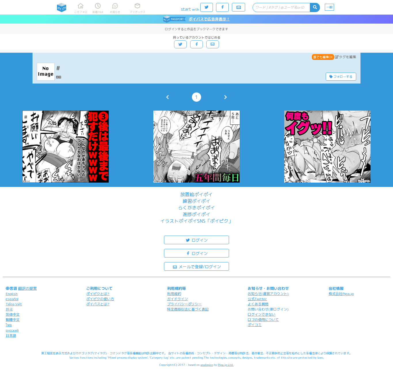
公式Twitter (257, 298)
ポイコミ (255, 324)
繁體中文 (13, 319)
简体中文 (13, 314)
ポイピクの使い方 (100, 298)
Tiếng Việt (14, 304)
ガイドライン (177, 298)
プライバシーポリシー (184, 304)
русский (12, 330)
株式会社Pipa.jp (341, 293)
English (12, 293)
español (12, 298)
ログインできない (261, 314)
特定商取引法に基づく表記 (188, 309)
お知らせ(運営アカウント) (268, 293)
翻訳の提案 (27, 288)
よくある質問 (258, 304)
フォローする (342, 76)
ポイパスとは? (97, 304)
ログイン (199, 240)
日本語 (11, 335)
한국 (9, 309)
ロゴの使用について (263, 319)
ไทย (9, 325)
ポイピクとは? (97, 293)
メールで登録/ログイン (199, 266)
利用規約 (174, 293)
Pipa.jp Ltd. (226, 365)
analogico (207, 365)
